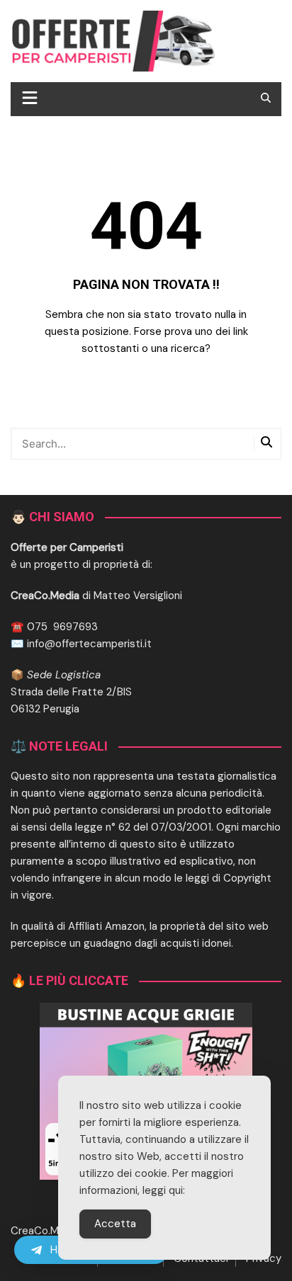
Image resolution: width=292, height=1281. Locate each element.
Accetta (115, 1224)
